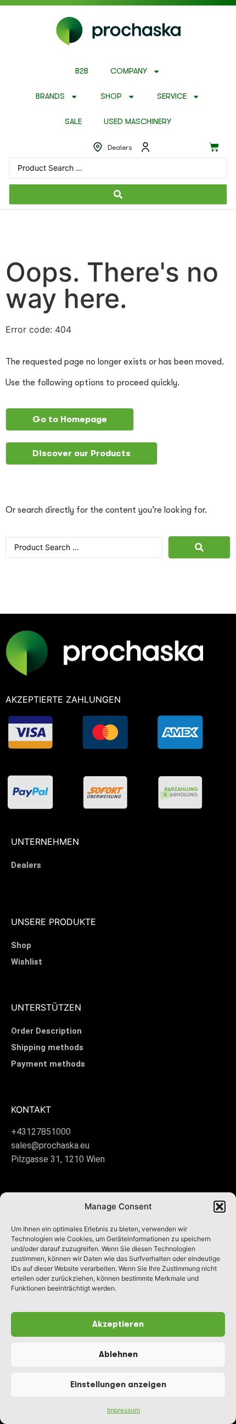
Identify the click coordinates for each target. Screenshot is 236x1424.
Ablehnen (118, 1354)
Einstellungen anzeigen (118, 1384)
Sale (73, 121)
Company (128, 71)
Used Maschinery (137, 121)
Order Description (46, 1031)
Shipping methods (47, 1047)
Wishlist (26, 962)
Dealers (26, 865)
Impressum (123, 1410)
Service (172, 96)
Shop (111, 96)
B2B (81, 71)
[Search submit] (118, 194)
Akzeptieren (118, 1324)
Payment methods (48, 1064)
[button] (219, 1206)
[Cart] (214, 147)
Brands (50, 96)
